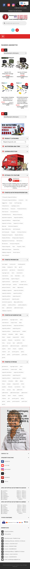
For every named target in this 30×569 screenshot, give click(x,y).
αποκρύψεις (10, 334)
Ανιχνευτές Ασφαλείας (18, 217)
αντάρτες (24, 331)
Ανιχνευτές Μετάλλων (6, 220)
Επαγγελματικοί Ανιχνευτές (7, 234)
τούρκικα (4, 351)
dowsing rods (10, 267)
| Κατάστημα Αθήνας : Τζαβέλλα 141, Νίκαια (14, 551)
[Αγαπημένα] (13, 30)
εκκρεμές (9, 337)
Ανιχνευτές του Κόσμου (6, 223)
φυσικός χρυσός (15, 351)
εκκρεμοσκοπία (16, 337)
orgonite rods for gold (6, 284)
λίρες (23, 340)
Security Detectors (14, 211)
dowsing (3, 267)
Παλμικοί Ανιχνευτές (6, 246)
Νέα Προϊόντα (19, 240)
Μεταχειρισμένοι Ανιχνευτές (18, 237)
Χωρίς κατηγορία (5, 255)
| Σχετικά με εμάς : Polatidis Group (12, 538)
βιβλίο (16, 334)
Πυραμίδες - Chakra (21, 246)
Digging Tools (4, 203)
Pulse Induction (5, 211)
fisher (16, 267)
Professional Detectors (21, 208)
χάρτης (22, 351)
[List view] (5, 50)
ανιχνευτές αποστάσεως (7, 325)
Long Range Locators (15, 205)
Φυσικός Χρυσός (16, 252)
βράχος (21, 334)
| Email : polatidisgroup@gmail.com (12, 559)
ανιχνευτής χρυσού (16, 296)
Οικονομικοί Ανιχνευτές (14, 243)
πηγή (14, 342)
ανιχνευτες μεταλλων (6, 331)
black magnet (5, 264)
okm (23, 275)
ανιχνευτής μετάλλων (17, 293)
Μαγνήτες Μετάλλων (19, 234)
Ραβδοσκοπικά (20, 287)
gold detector (5, 270)
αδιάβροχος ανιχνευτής (7, 290)
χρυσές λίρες (24, 354)
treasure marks (14, 322)
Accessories (21, 200)
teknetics (15, 284)
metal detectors (5, 322)
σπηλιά (9, 348)
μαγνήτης (4, 304)
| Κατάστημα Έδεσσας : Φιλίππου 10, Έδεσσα (14, 541)
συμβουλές (20, 348)
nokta (11, 275)
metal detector (19, 272)
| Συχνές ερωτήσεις (8, 531)
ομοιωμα (9, 342)
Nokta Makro (17, 275)
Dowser (10, 203)
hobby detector (20, 270)
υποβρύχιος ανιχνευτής (7, 310)
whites (14, 287)
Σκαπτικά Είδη (16, 249)
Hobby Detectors (5, 205)
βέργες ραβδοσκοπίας (18, 302)
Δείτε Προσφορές (16, 229)
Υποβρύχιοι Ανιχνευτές (6, 252)
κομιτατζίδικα (17, 340)
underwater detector (23, 284)
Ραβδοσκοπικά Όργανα (6, 249)
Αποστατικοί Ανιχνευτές (13, 226)
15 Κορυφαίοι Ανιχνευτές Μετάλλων (9, 197)
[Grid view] (2, 50)
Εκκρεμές (13, 232)
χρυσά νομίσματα (16, 354)
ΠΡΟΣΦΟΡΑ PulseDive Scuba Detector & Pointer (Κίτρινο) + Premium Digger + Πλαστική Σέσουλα (22, 100)
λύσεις (3, 342)
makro (13, 272)
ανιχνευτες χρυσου (16, 331)
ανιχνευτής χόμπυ (15, 299)
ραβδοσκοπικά (5, 345)
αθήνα (20, 322)
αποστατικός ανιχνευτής (7, 302)
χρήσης (8, 354)
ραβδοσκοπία (9, 307)
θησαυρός (10, 340)
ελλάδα (22, 337)
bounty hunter (13, 264)
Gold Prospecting (17, 203)
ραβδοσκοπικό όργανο (18, 307)
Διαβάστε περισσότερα (7, 79)
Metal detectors (5, 208)
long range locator (5, 272)
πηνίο (3, 307)
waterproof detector (6, 287)
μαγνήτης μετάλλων (12, 304)
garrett (20, 267)
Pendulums (13, 208)
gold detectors (5, 319)
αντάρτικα (4, 334)
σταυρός (14, 348)
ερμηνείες (4, 340)
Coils (26, 200)
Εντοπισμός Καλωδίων (21, 232)
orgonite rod (23, 281)
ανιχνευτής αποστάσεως (18, 290)
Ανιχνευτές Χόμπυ (16, 220)
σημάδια (4, 348)
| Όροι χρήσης (7, 534)
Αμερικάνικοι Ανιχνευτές (7, 217)
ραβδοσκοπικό (24, 345)
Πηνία (13, 246)
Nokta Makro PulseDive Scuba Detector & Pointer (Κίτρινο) (7, 99)
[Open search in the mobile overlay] (14, 23)
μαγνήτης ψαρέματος (22, 304)
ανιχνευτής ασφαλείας (6, 293)
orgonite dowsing (5, 278)
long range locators (14, 319)
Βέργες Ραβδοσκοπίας (6, 229)
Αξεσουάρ (4, 226)
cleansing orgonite (21, 264)
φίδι (9, 351)
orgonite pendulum (6, 281)
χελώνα (3, 354)
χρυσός (3, 357)
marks (21, 319)
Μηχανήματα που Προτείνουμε (8, 240)
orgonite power (15, 281)
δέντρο (3, 337)
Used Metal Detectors (6, 214)
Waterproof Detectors (17, 214)
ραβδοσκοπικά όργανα (14, 345)
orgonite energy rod (15, 278)
